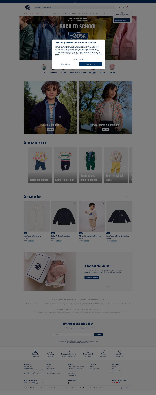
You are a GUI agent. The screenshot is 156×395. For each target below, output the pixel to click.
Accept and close (91, 64)
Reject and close (65, 64)
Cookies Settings (78, 59)
